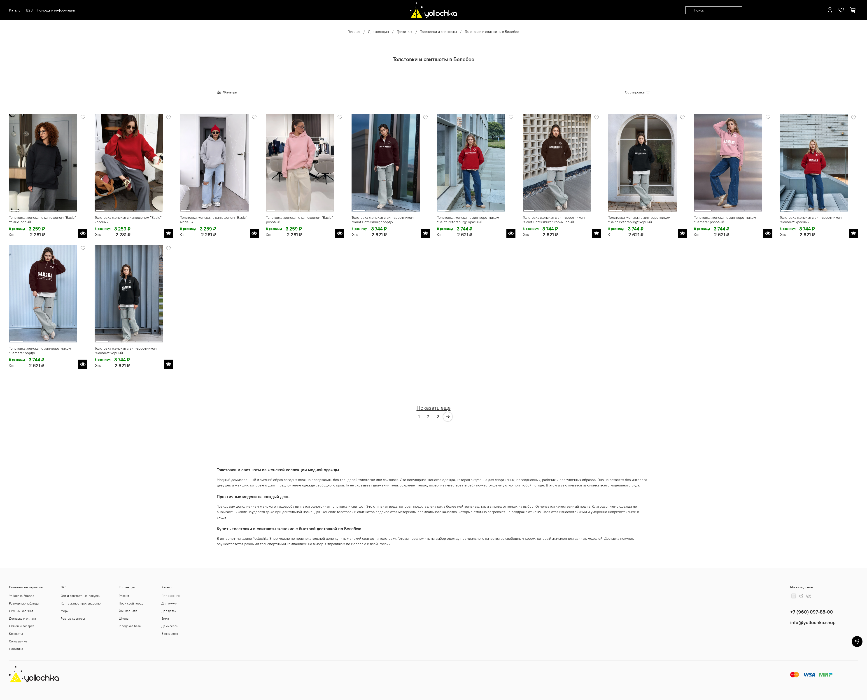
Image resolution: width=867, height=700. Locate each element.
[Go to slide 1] (14, 209)
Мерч (64, 611)
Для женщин (378, 31)
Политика (16, 649)
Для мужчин (170, 603)
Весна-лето (169, 634)
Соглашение (18, 641)
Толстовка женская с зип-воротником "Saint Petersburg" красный (468, 219)
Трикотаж (404, 31)
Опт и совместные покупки (80, 596)
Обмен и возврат (21, 626)
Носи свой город (131, 603)
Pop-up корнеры (73, 618)
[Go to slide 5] (52, 209)
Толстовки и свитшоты (438, 31)
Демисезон (169, 626)
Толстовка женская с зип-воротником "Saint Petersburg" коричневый (554, 219)
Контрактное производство (81, 603)
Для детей (169, 611)
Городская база (130, 626)
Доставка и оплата (22, 618)
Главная (354, 31)
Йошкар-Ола (128, 611)
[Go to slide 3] (33, 209)
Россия (124, 596)
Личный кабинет (21, 611)
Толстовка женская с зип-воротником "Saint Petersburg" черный (639, 219)
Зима (165, 618)
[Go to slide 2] (24, 209)
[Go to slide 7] (71, 209)
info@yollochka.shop (813, 622)
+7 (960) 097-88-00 (811, 612)
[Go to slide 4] (43, 209)
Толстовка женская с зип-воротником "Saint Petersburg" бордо (383, 219)
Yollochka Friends (21, 596)
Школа (123, 618)
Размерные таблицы (24, 603)
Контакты (16, 634)
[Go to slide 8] (329, 209)
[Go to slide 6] (62, 209)
